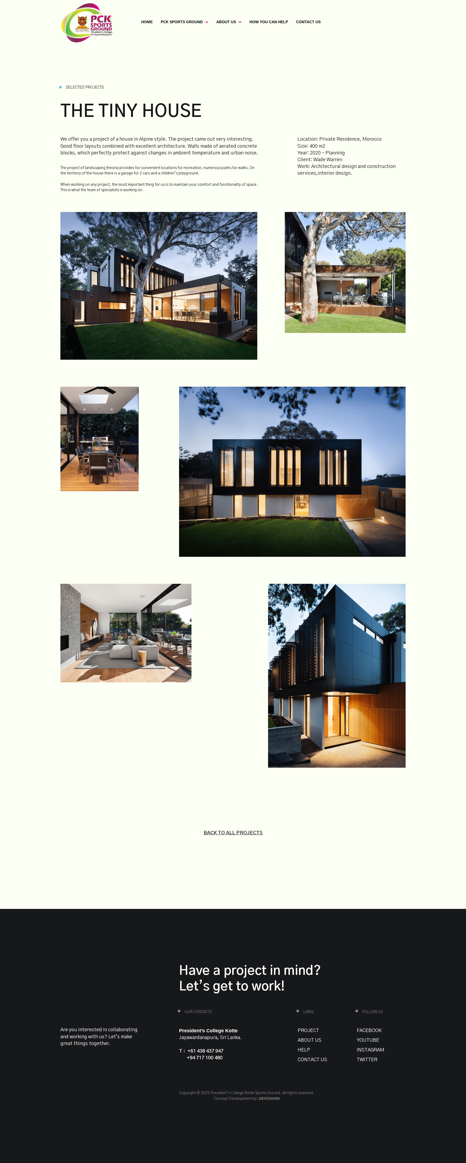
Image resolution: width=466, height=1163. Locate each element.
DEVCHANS (269, 1098)
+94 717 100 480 (204, 1058)
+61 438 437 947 (205, 1051)
